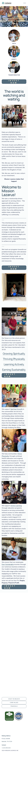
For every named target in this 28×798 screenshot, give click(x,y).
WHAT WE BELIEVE (14, 699)
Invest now (10, 375)
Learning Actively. (14, 364)
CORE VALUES (14, 702)
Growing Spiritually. (14, 353)
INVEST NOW (10, 587)
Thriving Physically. (14, 359)
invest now (14, 268)
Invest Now (14, 81)
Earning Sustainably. (14, 369)
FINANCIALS (14, 706)
